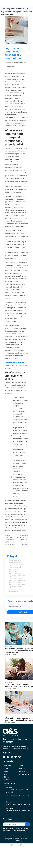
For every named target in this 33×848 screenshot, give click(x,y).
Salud (6, 771)
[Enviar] (27, 824)
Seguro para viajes (15, 589)
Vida (5, 774)
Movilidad (7, 765)
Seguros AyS (11, 67)
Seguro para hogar (15, 582)
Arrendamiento (24, 774)
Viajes (21, 765)
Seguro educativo (15, 574)
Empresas (22, 771)
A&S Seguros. (20, 841)
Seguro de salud (14, 569)
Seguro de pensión (15, 567)
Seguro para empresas (17, 580)
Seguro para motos (15, 587)
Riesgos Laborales (15, 563)
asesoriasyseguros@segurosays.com (18, 810)
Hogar (6, 768)
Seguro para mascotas (17, 585)
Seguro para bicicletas (17, 576)
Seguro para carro (15, 578)
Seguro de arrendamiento (17, 8)
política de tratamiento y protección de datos (15, 829)
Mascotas (22, 768)
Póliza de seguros (15, 560)
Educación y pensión (8, 778)
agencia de (12, 514)
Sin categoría (13, 591)
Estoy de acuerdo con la (15, 830)
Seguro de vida (14, 571)
